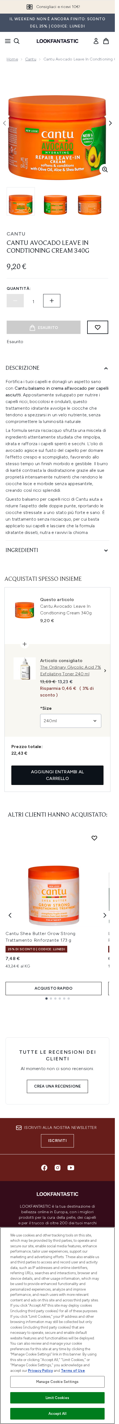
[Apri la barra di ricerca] (16, 41)
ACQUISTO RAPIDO (54, 988)
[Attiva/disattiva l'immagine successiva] (110, 123)
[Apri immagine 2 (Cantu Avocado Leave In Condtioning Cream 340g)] (55, 201)
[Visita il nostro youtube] (70, 1167)
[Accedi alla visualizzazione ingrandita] (104, 169)
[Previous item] (10, 915)
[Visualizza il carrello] (106, 41)
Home (12, 59)
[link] (96, 41)
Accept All (57, 1414)
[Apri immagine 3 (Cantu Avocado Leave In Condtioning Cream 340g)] (90, 201)
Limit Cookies (57, 1398)
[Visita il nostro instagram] (57, 1167)
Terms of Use (73, 1371)
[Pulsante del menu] (6, 41)
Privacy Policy (40, 1371)
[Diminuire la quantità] (15, 300)
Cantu (30, 59)
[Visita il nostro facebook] (44, 1167)
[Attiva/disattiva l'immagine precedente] (4, 123)
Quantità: (19, 288)
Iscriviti (57, 1140)
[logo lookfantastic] (57, 41)
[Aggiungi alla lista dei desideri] (97, 327)
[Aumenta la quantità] (51, 300)
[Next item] (104, 915)
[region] (57, 1325)
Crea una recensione (57, 1086)
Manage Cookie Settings (57, 1382)
